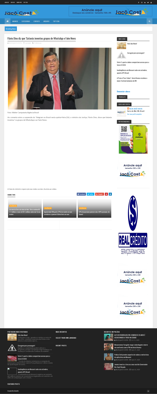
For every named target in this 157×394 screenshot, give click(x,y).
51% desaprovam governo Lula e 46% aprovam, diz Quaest (94, 213)
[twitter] (148, 2)
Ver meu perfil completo (134, 114)
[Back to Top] (148, 391)
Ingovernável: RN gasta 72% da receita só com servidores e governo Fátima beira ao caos (58, 213)
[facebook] (138, 2)
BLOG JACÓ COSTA (136, 109)
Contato (13, 2)
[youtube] (151, 2)
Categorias (26, 21)
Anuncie (7, 2)
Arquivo (46, 21)
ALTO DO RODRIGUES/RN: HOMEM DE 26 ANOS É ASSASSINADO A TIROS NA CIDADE (129, 336)
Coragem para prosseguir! (135, 53)
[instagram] (142, 2)
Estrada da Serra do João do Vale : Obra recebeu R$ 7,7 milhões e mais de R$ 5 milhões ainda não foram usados (24, 211)
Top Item (25, 2)
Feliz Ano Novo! (132, 43)
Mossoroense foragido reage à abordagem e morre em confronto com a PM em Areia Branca (131, 346)
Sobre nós (19, 2)
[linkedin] (145, 2)
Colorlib (16, 391)
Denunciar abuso (123, 91)
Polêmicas (37, 43)
